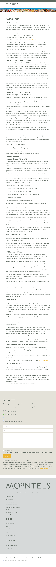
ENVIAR (7, 456)
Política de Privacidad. (44, 360)
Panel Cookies (9, 538)
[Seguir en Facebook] (6, 519)
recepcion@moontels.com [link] (11, 418)
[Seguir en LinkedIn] (8, 519)
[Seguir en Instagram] (11, 519)
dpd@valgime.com (31, 39)
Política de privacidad (44, 468)
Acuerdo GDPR (9, 450)
